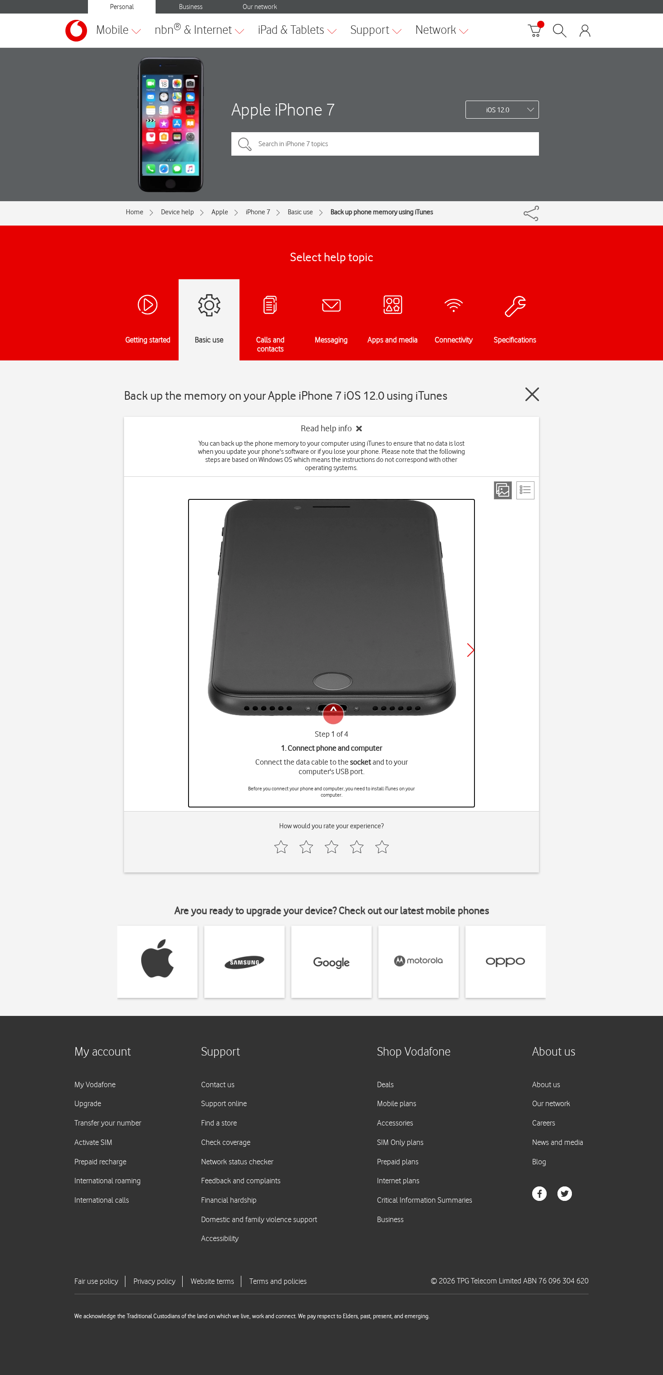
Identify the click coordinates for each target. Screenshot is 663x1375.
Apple (220, 212)
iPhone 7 (258, 212)
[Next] (470, 650)
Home (134, 212)
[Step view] (503, 490)
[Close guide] (532, 394)
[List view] (525, 490)
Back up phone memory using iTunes (382, 212)
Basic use (300, 212)
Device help (177, 212)
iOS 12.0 (497, 110)
